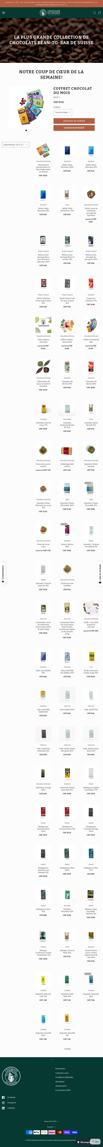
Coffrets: (57, 107)
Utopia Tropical (43, 251)
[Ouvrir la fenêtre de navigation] (3, 12)
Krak (67, 205)
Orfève (91, 541)
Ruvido (91, 906)
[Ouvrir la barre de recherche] (94, 12)
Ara (91, 667)
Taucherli (91, 295)
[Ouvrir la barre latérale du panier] (99, 12)
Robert (43, 823)
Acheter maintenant (74, 128)
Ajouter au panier (74, 121)
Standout (67, 161)
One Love (43, 619)
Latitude (43, 990)
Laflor (67, 499)
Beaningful (67, 419)
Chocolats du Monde (43, 161)
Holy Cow (67, 706)
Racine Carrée (91, 1107)
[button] (28, 107)
